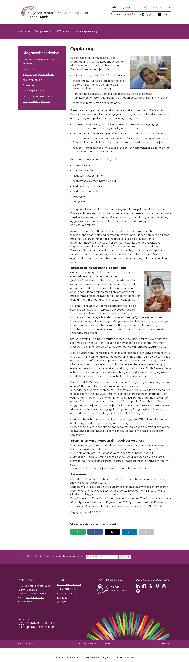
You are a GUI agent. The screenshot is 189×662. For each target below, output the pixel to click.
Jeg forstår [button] (107, 657)
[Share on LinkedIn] (129, 532)
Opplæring (29, 85)
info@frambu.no (35, 597)
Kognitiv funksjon (32, 80)
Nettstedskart (25, 643)
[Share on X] (112, 532)
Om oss (61, 602)
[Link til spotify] (138, 592)
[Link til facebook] (144, 587)
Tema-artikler (66, 589)
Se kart (115, 586)
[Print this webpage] (146, 532)
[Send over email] (78, 532)
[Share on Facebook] (95, 532)
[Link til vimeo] (157, 587)
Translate (137, 14)
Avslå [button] (119, 657)
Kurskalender (66, 593)
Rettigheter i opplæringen (37, 96)
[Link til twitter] (138, 587)
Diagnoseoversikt (69, 584)
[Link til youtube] (150, 587)
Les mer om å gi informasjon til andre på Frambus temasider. (108, 468)
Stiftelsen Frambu (100, 643)
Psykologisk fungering (35, 90)
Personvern (164, 643)
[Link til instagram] (164, 587)
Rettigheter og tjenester (36, 101)
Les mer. (129, 657)
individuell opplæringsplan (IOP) (123, 419)
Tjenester (64, 580)
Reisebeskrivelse (120, 590)
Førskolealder (30, 69)
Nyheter (62, 598)
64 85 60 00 (33, 601)
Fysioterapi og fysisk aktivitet (38, 74)
